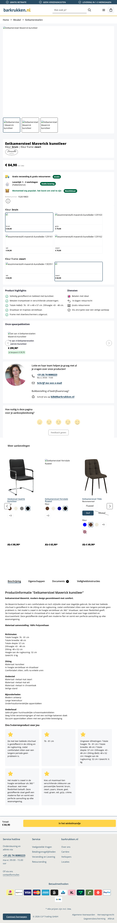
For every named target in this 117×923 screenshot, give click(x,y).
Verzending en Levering (43, 856)
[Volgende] (110, 506)
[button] (8, 201)
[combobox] (70, 10)
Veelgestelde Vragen (42, 846)
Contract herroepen (16, 916)
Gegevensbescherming (94, 918)
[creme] (15, 508)
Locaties (65, 861)
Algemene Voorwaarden (83, 914)
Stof (88, 512)
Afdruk (111, 918)
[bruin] (47, 508)
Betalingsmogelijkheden (44, 851)
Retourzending (39, 861)
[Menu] (103, 10)
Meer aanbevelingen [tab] (19, 445)
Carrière (65, 851)
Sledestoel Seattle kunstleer (16, 500)
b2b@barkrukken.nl (62, 396)
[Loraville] (11, 151)
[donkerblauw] (59, 508)
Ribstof (103, 513)
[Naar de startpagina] (17, 10)
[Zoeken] (89, 10)
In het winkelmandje (70, 823)
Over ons (65, 846)
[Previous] (8, 343)
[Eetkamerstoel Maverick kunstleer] (58, 70)
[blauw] (84, 524)
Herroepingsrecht (105, 914)
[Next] (109, 343)
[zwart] (27, 508)
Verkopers (66, 856)
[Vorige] (7, 506)
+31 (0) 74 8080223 (47, 374)
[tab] (14, 581)
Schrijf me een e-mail (49, 383)
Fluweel (90, 505)
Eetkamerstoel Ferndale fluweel (56, 500)
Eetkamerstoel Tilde (92, 499)
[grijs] (21, 508)
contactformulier (11, 874)
